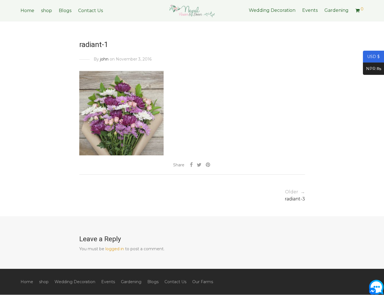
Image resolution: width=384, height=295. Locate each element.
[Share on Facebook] (191, 165)
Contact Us (90, 10)
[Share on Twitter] (199, 165)
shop (46, 10)
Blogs (65, 10)
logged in (114, 248)
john (104, 59)
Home (27, 10)
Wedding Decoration (272, 10)
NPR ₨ (372, 69)
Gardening (336, 10)
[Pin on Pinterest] (208, 165)
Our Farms (202, 281)
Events (310, 10)
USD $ (371, 57)
